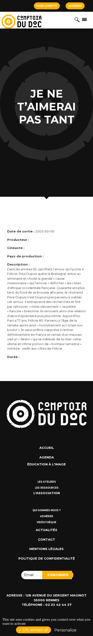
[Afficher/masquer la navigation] (84, 19)
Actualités (46, 530)
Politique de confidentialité (46, 558)
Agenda (46, 457)
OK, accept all (35, 630)
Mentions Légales (46, 549)
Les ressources (46, 487)
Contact (46, 539)
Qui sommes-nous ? (46, 510)
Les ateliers (46, 481)
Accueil (46, 448)
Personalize (65, 630)
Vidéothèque (46, 522)
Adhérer (75, 5)
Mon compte (46, 5)
